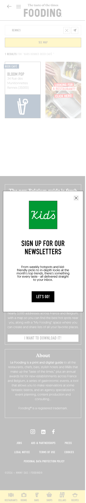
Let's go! (43, 296)
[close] (76, 198)
